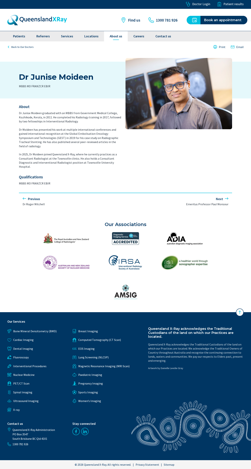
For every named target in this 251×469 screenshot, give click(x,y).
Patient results (233, 4)
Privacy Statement (147, 464)
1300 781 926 (167, 20)
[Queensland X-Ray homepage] (37, 20)
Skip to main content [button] (22, 4)
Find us (134, 20)
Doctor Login (201, 4)
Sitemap (169, 464)
